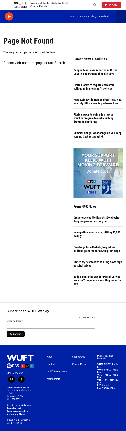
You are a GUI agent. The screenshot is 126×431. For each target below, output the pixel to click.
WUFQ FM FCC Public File (107, 381)
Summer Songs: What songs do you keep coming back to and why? (98, 134)
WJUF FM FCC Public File (107, 376)
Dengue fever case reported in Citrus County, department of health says (95, 71)
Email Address (15, 321)
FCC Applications (106, 388)
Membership (53, 379)
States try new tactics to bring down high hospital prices (98, 263)
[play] (9, 16)
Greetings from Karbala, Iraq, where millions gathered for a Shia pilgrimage (97, 248)
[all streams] (121, 16)
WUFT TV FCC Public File (107, 371)
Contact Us (52, 364)
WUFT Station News (57, 371)
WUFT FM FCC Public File (107, 365)
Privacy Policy (79, 364)
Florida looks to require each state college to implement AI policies (94, 86)
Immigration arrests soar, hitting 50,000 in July (97, 234)
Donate (113, 5)
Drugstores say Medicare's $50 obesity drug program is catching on (96, 219)
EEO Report (103, 385)
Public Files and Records (105, 357)
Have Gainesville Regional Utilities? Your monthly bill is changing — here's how (98, 101)
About (50, 357)
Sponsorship (78, 357)
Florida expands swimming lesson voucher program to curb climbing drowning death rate (94, 118)
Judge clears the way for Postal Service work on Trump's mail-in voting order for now (97, 280)
